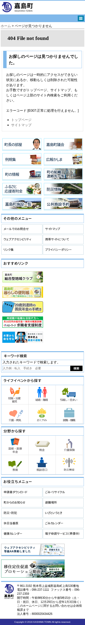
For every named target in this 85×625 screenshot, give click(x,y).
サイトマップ (21, 125)
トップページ (21, 120)
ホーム (6, 26)
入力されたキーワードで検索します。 (31, 362)
